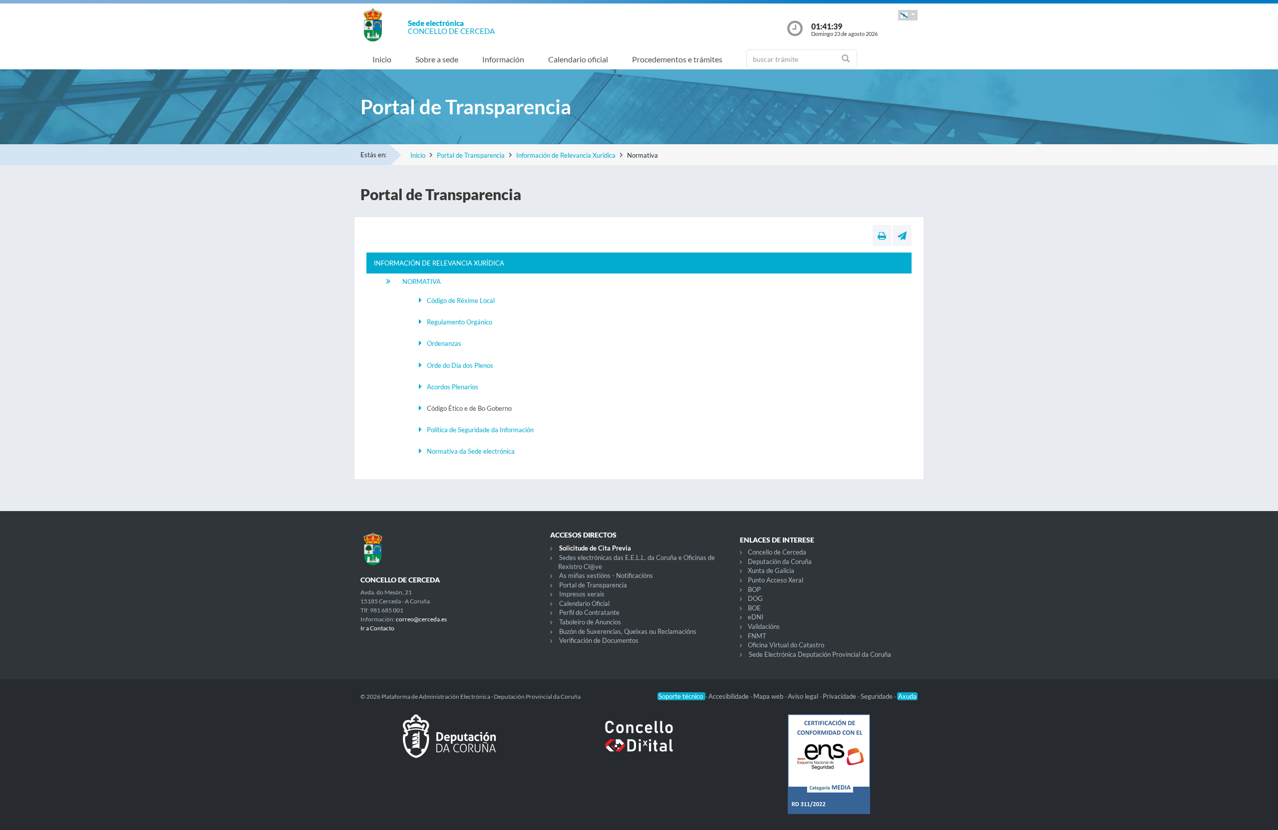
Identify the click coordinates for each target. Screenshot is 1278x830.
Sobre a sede (436, 59)
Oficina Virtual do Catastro (786, 645)
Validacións (764, 626)
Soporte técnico (681, 696)
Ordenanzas (444, 343)
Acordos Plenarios (452, 387)
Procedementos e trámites (677, 59)
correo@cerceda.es (421, 619)
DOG (755, 598)
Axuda (907, 696)
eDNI (755, 617)
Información (503, 59)
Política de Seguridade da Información (480, 430)
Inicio (381, 59)
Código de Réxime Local (461, 300)
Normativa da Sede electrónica (471, 451)
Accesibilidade (729, 696)
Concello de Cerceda (777, 552)
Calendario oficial (578, 59)
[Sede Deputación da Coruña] (449, 744)
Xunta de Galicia (771, 570)
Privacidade (840, 696)
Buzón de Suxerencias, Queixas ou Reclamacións (627, 631)
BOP (754, 589)
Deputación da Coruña (780, 561)
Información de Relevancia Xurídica (566, 155)
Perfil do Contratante (589, 612)
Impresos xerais (582, 594)
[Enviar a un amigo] (902, 235)
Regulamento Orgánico (459, 322)
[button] (908, 15)
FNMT (757, 636)
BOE (754, 608)
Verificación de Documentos (599, 640)
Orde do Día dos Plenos (460, 365)
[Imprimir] (882, 235)
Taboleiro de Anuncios (590, 622)
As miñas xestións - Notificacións (606, 575)
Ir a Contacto (377, 628)
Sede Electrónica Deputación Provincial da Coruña (820, 654)
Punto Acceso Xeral (775, 580)
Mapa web (769, 696)
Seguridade (877, 696)
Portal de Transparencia (471, 155)
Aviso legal (804, 696)
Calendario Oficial (584, 603)
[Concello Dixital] (639, 744)
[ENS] (829, 772)
